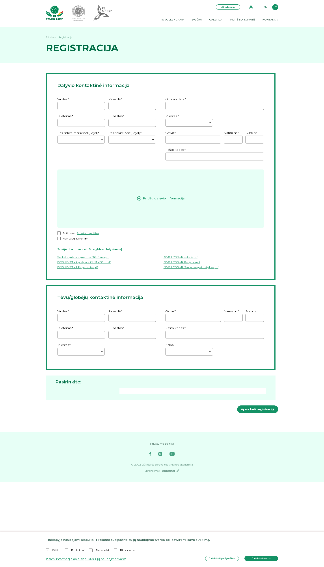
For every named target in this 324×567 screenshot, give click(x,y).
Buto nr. (251, 132)
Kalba (169, 345)
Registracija (65, 37)
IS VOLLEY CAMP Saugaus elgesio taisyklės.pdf (191, 267)
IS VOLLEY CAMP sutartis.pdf (180, 257)
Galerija (215, 19)
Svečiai (197, 19)
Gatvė (169, 132)
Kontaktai (270, 19)
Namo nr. (231, 132)
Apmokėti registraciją (257, 409)
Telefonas (64, 116)
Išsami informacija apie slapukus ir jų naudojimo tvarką (86, 559)
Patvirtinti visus (261, 558)
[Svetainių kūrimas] (170, 470)
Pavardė (114, 99)
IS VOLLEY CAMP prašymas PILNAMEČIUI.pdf (84, 262)
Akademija (228, 7)
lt (275, 7)
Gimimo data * (175, 99)
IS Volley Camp (173, 19)
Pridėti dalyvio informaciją (163, 198)
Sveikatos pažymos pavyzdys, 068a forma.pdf (83, 257)
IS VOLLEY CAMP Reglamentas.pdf (77, 267)
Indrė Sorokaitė (242, 19)
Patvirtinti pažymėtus (222, 558)
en (265, 7)
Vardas (62, 99)
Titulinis (51, 37)
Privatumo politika (88, 233)
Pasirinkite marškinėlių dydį (77, 133)
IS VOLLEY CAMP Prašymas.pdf (182, 262)
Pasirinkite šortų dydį (124, 133)
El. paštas (115, 116)
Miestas (171, 116)
